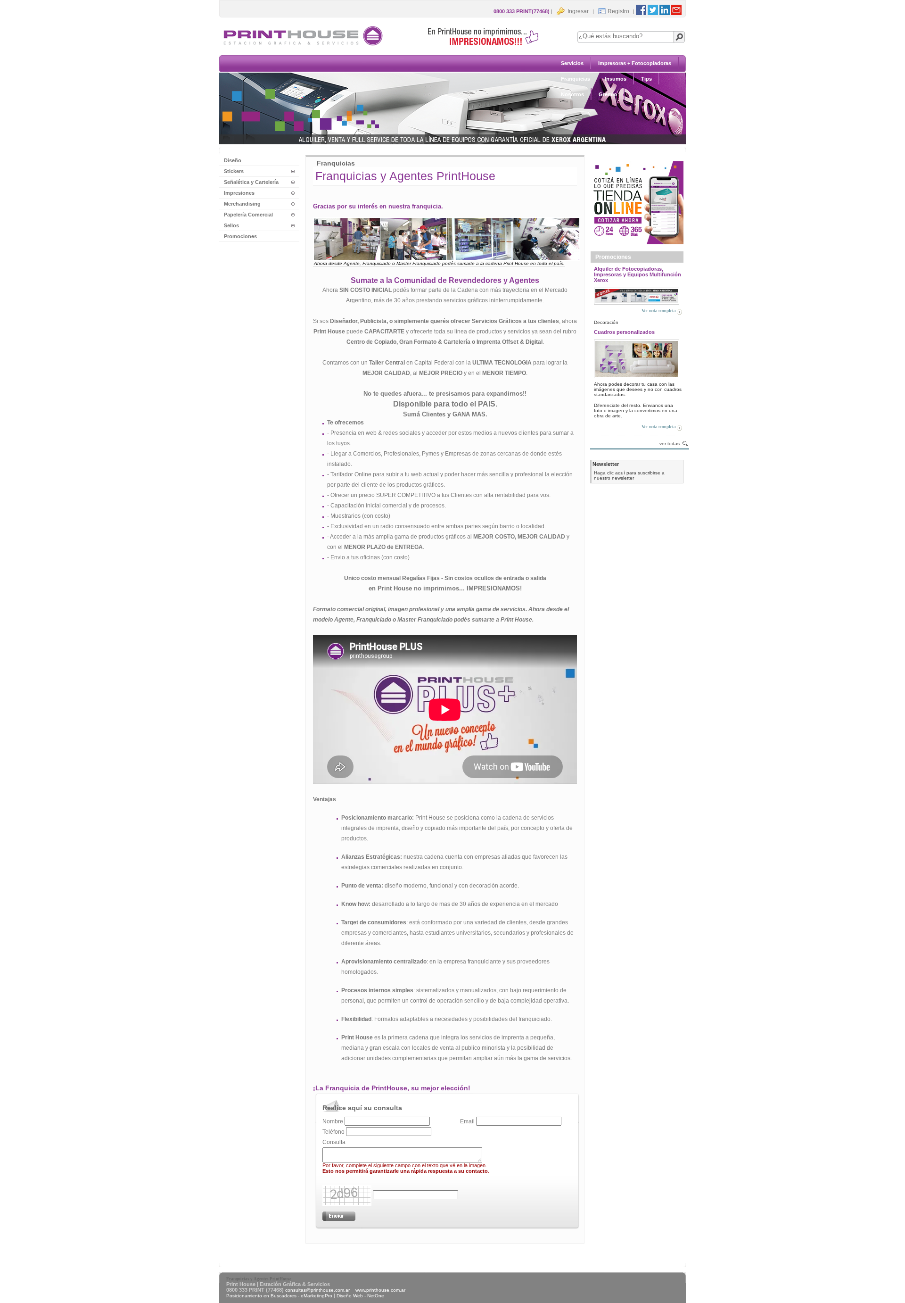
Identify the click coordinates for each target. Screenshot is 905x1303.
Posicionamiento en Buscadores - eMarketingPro (279, 1295)
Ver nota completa (658, 310)
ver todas (669, 443)
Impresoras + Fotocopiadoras (634, 63)
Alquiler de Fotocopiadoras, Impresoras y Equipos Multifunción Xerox (637, 274)
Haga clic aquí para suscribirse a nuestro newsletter (629, 475)
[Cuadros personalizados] (636, 357)
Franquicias (575, 79)
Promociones (240, 236)
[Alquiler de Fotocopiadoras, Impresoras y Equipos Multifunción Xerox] (636, 294)
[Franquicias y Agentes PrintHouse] (386, 45)
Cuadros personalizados (624, 332)
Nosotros (572, 94)
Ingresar (577, 11)
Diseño (232, 160)
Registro (618, 11)
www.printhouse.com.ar (380, 1290)
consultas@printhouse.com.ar (317, 1290)
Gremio (608, 94)
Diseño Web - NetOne (360, 1295)
